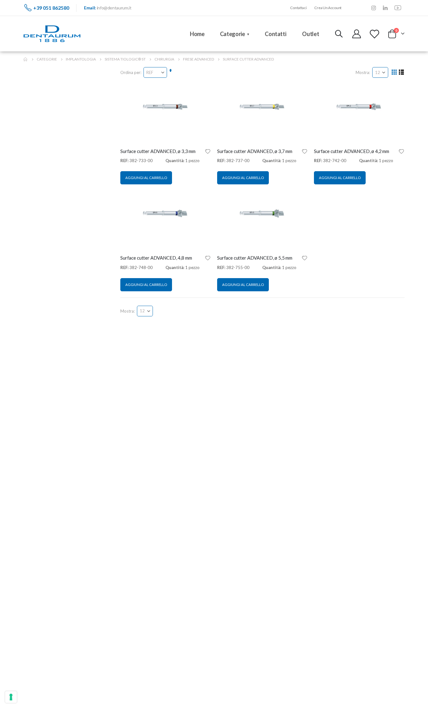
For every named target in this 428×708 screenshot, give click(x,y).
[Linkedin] (385, 7)
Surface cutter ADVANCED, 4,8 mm (156, 258)
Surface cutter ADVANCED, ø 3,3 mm (158, 151)
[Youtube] (398, 7)
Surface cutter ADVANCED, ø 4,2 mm (351, 151)
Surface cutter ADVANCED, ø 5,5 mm (254, 258)
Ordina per (130, 72)
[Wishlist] (374, 33)
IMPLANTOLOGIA (81, 59)
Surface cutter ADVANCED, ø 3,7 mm (254, 151)
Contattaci (298, 7)
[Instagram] (373, 7)
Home (25, 59)
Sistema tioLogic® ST (125, 59)
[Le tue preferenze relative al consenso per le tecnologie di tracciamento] (11, 697)
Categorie (47, 59)
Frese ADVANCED (198, 59)
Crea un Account (328, 7)
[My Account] (357, 33)
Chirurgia (164, 59)
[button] (208, 151)
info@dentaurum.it (114, 7)
